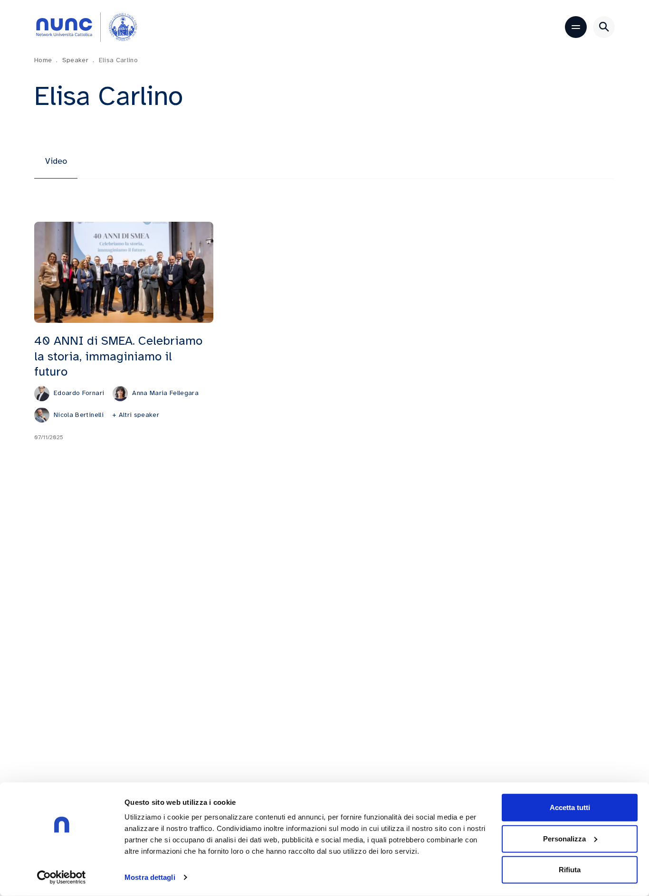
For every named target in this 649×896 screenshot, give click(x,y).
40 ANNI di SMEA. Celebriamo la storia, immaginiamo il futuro (118, 356)
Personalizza (564, 838)
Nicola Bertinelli (79, 415)
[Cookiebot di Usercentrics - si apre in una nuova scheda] (61, 877)
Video (56, 161)
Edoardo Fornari (79, 393)
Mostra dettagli (149, 877)
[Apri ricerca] (604, 27)
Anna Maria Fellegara (165, 393)
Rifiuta (570, 870)
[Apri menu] (576, 27)
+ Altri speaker (135, 415)
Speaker (78, 60)
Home (46, 60)
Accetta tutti (570, 807)
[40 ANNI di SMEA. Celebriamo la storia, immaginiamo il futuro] (123, 272)
